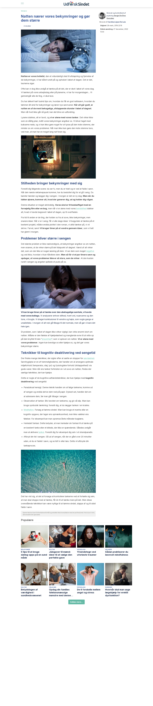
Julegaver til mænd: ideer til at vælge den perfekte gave (60, 555)
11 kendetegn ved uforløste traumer (86, 553)
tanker (41, 432)
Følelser (52, 587)
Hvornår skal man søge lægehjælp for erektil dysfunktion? (117, 592)
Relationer (25, 549)
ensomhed (47, 339)
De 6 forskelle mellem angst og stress (88, 591)
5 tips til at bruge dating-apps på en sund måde (34, 555)
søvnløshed (89, 358)
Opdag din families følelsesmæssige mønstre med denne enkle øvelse (60, 592)
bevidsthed (81, 208)
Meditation (29, 410)
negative (90, 251)
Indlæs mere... (76, 602)
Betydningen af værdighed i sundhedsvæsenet (31, 592)
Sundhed (108, 587)
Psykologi (81, 549)
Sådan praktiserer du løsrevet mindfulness (116, 553)
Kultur (52, 549)
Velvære (24, 11)
